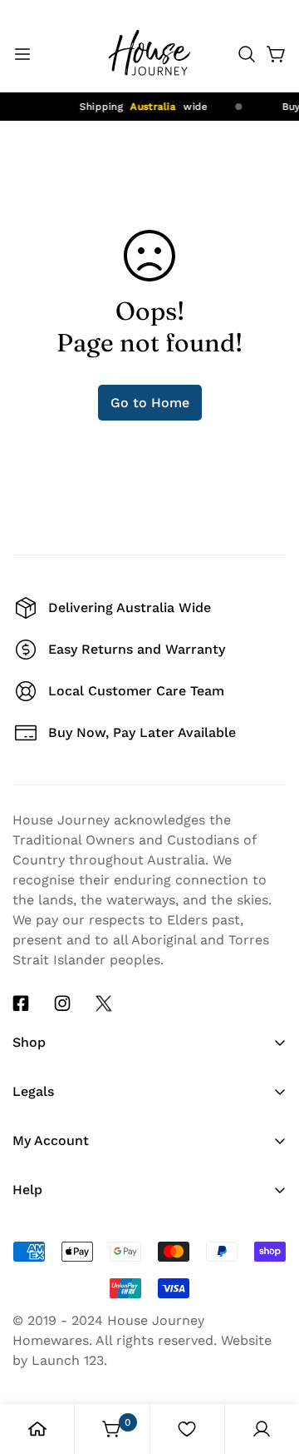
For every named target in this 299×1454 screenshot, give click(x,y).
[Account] (262, 1429)
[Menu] (22, 54)
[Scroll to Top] (269, 1304)
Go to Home (149, 403)
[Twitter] (104, 1003)
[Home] (37, 1429)
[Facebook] (20, 1003)
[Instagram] (62, 1003)
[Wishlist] (187, 1429)
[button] (247, 54)
